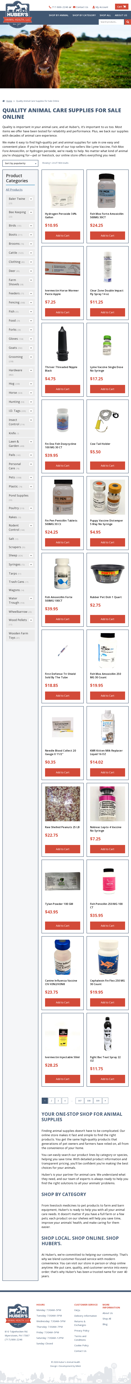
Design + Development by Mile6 (65, 1366)
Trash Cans (18, 582)
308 (88, 1100)
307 (79, 1100)
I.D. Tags (17, 411)
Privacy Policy (81, 1330)
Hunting (16, 402)
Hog (14, 383)
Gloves (16, 339)
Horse (15, 392)
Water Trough (16, 600)
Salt (13, 539)
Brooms (16, 243)
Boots (15, 234)
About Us (121, 15)
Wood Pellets (18, 622)
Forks (15, 329)
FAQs (77, 1310)
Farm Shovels (16, 282)
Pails (14, 455)
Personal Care (15, 466)
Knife (14, 433)
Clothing (17, 262)
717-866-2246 (60, 7)
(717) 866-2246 (13, 1339)
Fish (14, 311)
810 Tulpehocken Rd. (16, 1331)
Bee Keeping (17, 214)
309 (97, 1100)
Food (14, 320)
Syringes (17, 564)
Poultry (16, 508)
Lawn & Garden (16, 444)
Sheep (16, 555)
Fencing (17, 302)
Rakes (15, 517)
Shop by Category (84, 15)
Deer (14, 271)
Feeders (16, 293)
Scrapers (17, 547)
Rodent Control (16, 527)
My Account (102, 7)
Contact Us (82, 7)
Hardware (15, 372)
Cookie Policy (81, 1345)
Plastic (15, 486)
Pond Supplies (18, 497)
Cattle (16, 253)
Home (9, 100)
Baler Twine (17, 201)
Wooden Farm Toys (18, 635)
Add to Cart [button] (62, 235)
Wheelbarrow (20, 612)
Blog (105, 1324)
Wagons (16, 590)
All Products (14, 190)
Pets (15, 477)
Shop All (105, 15)
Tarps (15, 573)
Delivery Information (85, 1315)
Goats (15, 348)
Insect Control (16, 422)
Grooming (16, 359)
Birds (15, 225)
